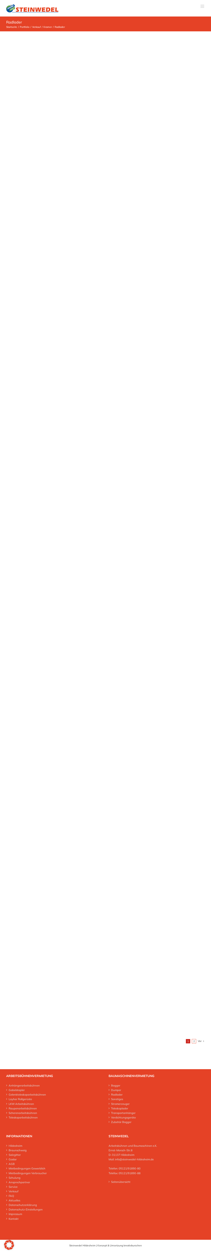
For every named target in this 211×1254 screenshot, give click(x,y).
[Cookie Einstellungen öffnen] (9, 1249)
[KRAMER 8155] (61, 835)
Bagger (115, 1085)
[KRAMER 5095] (56, 736)
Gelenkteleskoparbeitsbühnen (27, 1094)
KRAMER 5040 (105, 200)
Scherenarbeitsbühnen (23, 1113)
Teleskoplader (119, 1108)
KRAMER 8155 (105, 891)
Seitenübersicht (120, 1181)
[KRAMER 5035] (56, 45)
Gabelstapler (17, 1090)
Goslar (13, 1159)
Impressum (15, 1214)
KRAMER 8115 (105, 990)
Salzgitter (15, 1154)
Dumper (116, 1090)
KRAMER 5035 (105, 101)
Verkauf (13, 1191)
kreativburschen (133, 1245)
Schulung (14, 1177)
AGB (12, 1164)
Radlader (117, 1094)
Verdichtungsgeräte (123, 1117)
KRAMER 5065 (105, 397)
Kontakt (14, 1218)
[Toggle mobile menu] (202, 6)
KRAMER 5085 (105, 693)
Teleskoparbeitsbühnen (23, 1117)
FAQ (11, 1195)
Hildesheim (15, 1145)
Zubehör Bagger (121, 1122)
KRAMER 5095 (105, 792)
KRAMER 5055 (105, 299)
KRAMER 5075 (105, 496)
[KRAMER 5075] (56, 440)
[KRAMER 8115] (105, 959)
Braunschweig (18, 1150)
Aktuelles (14, 1200)
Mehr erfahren (105, 117)
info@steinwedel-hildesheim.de (134, 1159)
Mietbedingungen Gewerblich (27, 1168)
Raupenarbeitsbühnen (23, 1108)
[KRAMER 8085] (56, 539)
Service (13, 1186)
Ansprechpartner (19, 1182)
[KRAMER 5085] (56, 637)
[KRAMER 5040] (56, 144)
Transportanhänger (123, 1113)
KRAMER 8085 (105, 595)
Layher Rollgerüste (20, 1099)
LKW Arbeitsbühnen (21, 1103)
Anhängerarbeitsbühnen (24, 1085)
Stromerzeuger (120, 1103)
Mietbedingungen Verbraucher (28, 1173)
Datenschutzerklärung (23, 1205)
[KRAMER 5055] (56, 243)
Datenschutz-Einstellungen (26, 1209)
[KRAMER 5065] (56, 341)
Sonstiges (117, 1099)
